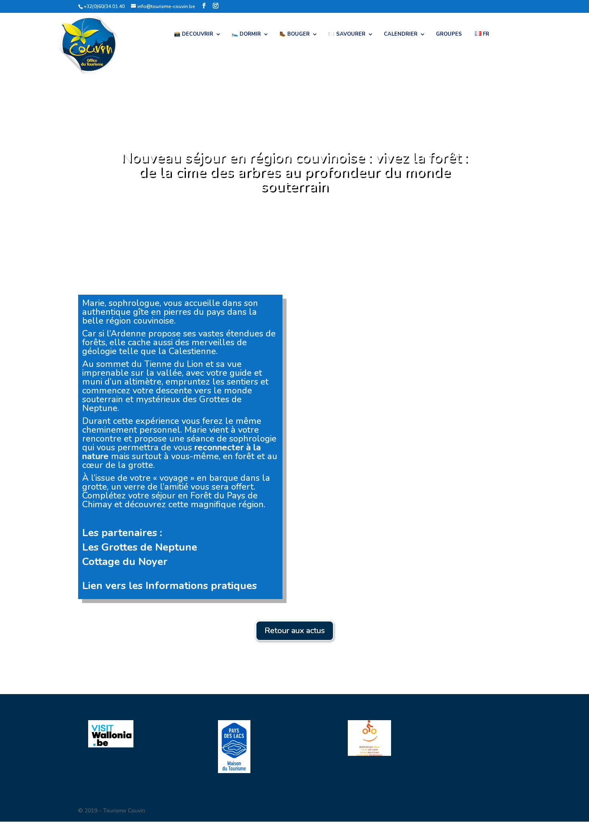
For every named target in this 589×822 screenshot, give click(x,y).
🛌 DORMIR (246, 34)
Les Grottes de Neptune (139, 547)
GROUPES (449, 34)
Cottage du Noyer (124, 562)
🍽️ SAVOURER (346, 34)
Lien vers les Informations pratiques (169, 586)
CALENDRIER (401, 34)
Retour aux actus (294, 630)
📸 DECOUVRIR (193, 34)
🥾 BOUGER (294, 34)
